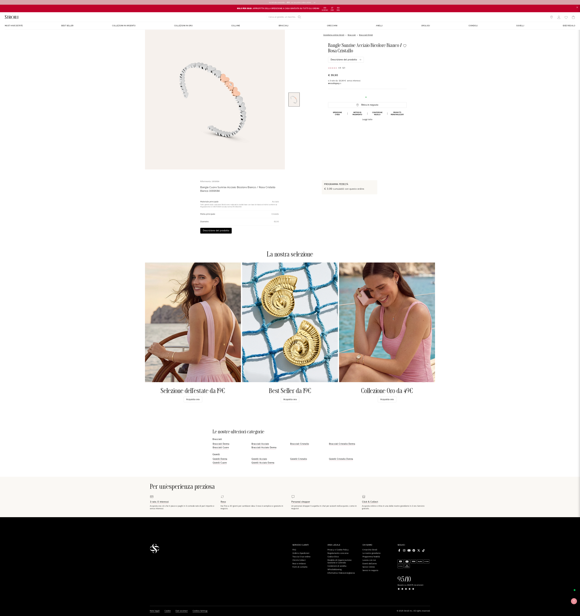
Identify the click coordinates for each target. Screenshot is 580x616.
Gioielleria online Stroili (333, 35)
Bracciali (352, 35)
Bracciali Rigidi (366, 35)
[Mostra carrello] (573, 17)
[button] (367, 116)
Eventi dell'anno (369, 564)
